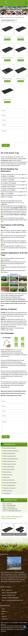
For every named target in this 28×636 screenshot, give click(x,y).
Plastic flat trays (7, 472)
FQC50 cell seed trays (20, 78)
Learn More (7, 39)
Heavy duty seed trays (8, 469)
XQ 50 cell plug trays (7, 37)
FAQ (3, 614)
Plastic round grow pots (9, 453)
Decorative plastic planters (10, 482)
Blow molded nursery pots (9, 448)
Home (3, 17)
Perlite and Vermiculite (8, 480)
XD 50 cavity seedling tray (7, 78)
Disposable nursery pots (9, 488)
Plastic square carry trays (9, 464)
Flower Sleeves (7, 493)
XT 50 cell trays (21, 57)
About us (4, 616)
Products (4, 611)
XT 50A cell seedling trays (7, 57)
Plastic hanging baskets (9, 485)
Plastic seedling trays (8, 466)
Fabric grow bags (7, 474)
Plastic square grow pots (9, 456)
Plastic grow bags (7, 490)
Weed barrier (6, 477)
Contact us (4, 619)
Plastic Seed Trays (10, 17)
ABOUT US (5, 554)
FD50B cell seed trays (7, 99)
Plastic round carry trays (9, 461)
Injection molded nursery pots (10, 450)
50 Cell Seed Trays (20, 17)
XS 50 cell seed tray (21, 37)
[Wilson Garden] (7, 3)
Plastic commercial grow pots (10, 458)
